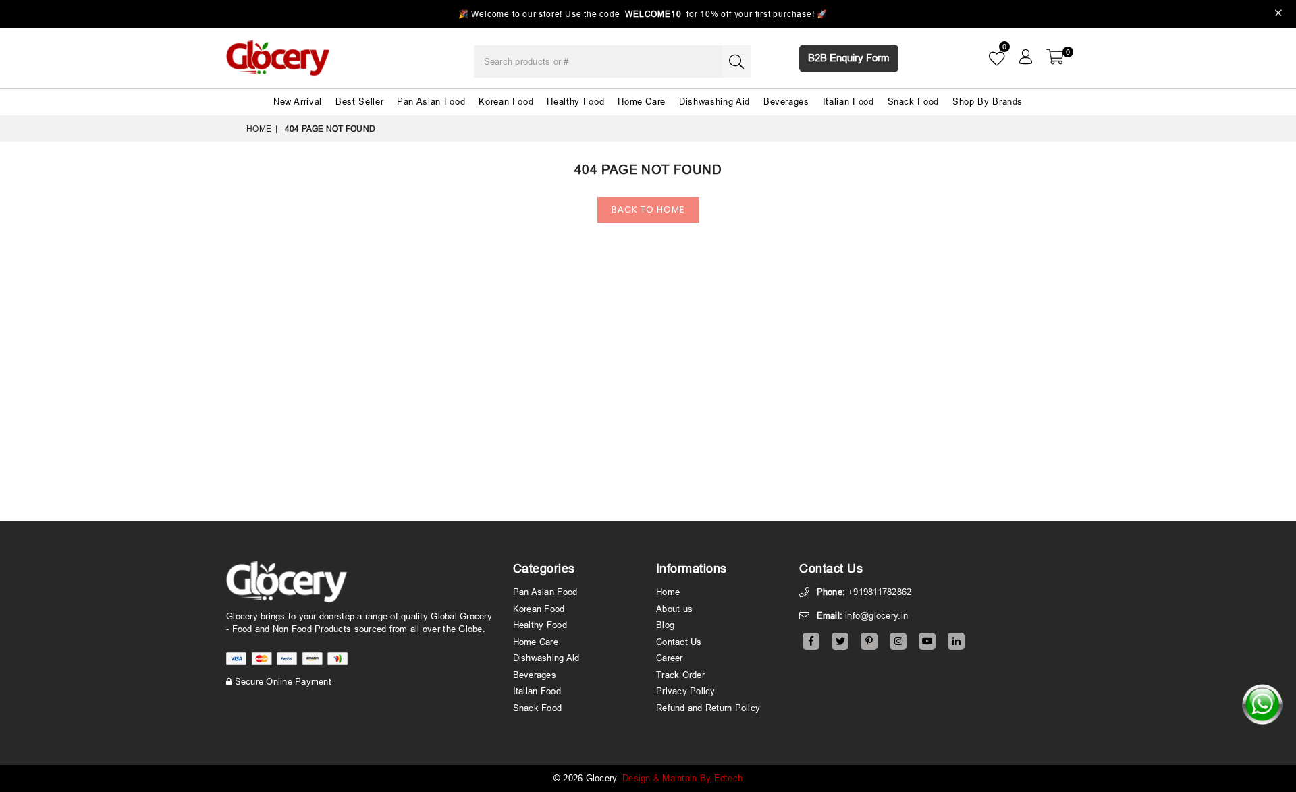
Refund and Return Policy (708, 707)
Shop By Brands (987, 101)
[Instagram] (898, 641)
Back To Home (648, 209)
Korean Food (506, 101)
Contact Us (679, 641)
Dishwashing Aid (714, 101)
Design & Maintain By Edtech (682, 777)
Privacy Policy (686, 690)
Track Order (680, 674)
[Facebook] (811, 641)
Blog (665, 624)
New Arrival (297, 101)
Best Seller (359, 101)
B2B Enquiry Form (849, 57)
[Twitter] (840, 641)
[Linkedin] (956, 641)
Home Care (642, 101)
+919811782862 (879, 591)
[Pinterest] (869, 641)
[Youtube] (927, 641)
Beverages (786, 101)
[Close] (1279, 14)
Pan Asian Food (431, 101)
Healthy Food (575, 101)
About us (674, 608)
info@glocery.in (876, 615)
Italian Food (848, 101)
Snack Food (914, 101)
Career (669, 657)
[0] (1055, 56)
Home (258, 128)
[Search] (736, 61)
